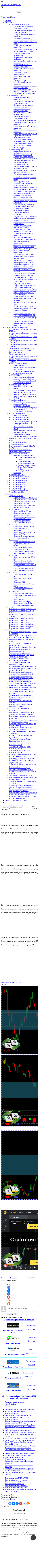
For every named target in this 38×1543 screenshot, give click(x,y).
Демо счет (31, 1329)
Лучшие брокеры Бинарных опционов (19, 1320)
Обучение (13, 1278)
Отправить (11, 1314)
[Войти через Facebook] (8, 1293)
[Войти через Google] (9, 1300)
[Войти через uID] (8, 1287)
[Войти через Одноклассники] (8, 1303)
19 (22, 806)
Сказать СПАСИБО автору (11, 982)
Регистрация (5, 17)
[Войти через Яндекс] (8, 1297)
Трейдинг (29, 1527)
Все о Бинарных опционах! (11, 5)
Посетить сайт (31, 1326)
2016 (10, 806)
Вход (13, 17)
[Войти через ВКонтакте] (8, 1290)
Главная (4, 806)
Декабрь (16, 806)
